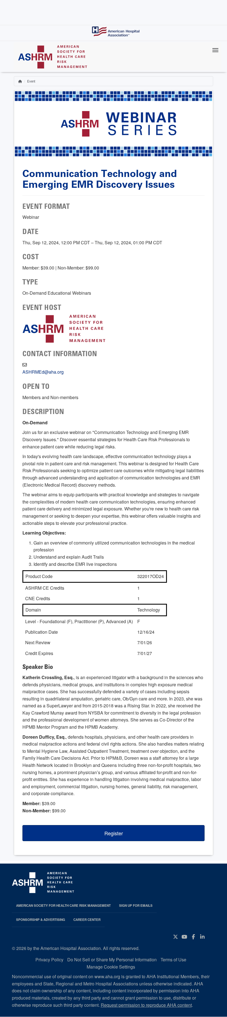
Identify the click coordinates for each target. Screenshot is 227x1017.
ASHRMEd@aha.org (43, 372)
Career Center (86, 919)
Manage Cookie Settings (111, 967)
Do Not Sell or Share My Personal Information (112, 959)
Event (31, 81)
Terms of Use (173, 959)
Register (113, 833)
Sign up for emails (136, 905)
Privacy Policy (49, 959)
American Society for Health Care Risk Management (63, 905)
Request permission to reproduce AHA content (146, 1005)
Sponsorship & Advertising (40, 919)
